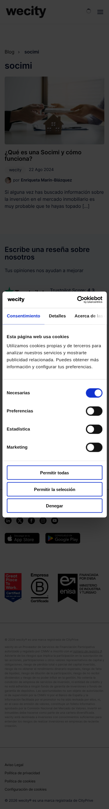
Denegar (54, 505)
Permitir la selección (54, 489)
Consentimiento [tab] (23, 315)
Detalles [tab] (57, 315)
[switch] (94, 411)
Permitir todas (54, 472)
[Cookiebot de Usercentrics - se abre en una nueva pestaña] (77, 300)
